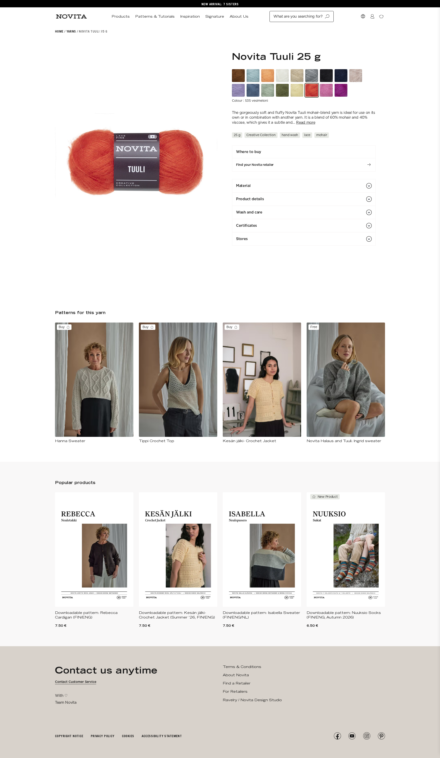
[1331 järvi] (253, 75)
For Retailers (235, 691)
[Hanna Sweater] (94, 383)
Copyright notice (69, 736)
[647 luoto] (238, 75)
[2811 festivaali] (267, 75)
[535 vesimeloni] (311, 90)
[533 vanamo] (326, 90)
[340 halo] (282, 90)
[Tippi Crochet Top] (178, 383)
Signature (214, 16)
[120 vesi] (253, 90)
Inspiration (190, 16)
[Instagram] (366, 736)
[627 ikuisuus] (297, 75)
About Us (239, 16)
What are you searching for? (297, 16)
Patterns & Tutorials (155, 16)
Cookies (128, 736)
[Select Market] (363, 16)
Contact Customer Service (75, 682)
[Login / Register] (372, 16)
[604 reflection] (355, 75)
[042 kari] (311, 75)
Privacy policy (103, 736)
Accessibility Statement (162, 736)
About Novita (236, 675)
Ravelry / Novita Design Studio (252, 700)
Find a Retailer (236, 683)
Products (121, 16)
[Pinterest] (381, 736)
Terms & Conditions (242, 667)
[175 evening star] (341, 75)
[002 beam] (282, 75)
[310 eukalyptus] (267, 90)
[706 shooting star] (238, 90)
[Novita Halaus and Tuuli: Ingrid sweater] (346, 383)
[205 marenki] (297, 90)
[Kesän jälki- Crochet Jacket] (262, 383)
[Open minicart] (381, 16)
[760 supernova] (341, 90)
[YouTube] (352, 736)
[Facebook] (337, 736)
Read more (305, 122)
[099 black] (326, 75)
